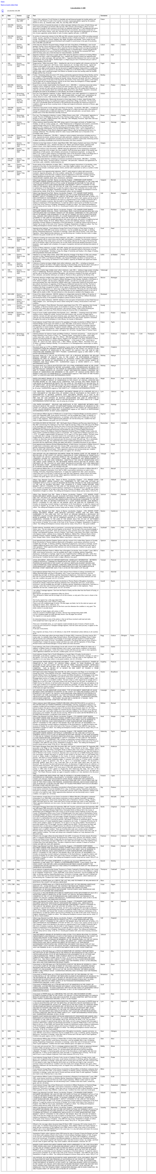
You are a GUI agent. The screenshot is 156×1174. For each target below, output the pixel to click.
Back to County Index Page (9, 5)
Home (2, 1)
